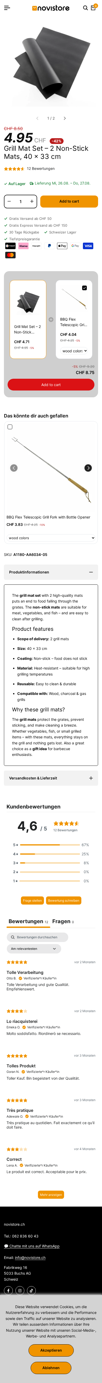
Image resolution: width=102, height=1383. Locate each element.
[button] (88, 468)
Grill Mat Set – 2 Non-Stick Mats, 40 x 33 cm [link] (27, 329)
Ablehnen (51, 1367)
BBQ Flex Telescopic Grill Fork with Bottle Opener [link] (73, 322)
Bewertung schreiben (63, 900)
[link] (28, 302)
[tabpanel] (51, 1068)
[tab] (63, 922)
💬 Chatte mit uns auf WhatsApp (32, 1246)
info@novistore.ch (30, 1257)
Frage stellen (32, 900)
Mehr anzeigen (51, 1195)
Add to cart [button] (51, 384)
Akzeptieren (51, 1350)
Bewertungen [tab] (28, 921)
